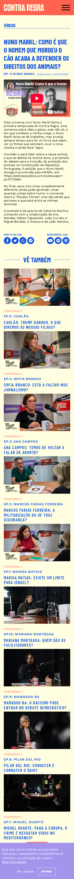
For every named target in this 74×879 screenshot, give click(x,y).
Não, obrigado (25, 871)
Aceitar (46, 871)
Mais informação (14, 862)
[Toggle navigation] (66, 7)
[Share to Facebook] (7, 240)
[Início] (23, 7)
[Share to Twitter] (15, 240)
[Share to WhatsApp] (22, 240)
